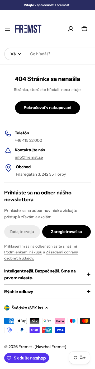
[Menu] (7, 29)
